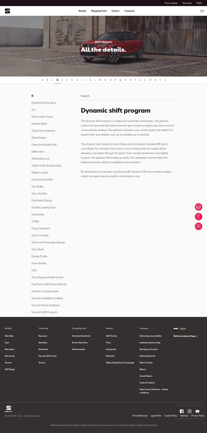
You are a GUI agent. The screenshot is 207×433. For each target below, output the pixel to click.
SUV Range (10, 369)
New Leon (42, 336)
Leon (7, 342)
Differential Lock (40, 158)
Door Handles (39, 193)
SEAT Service (111, 336)
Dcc (34, 109)
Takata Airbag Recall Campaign (120, 363)
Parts (108, 342)
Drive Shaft (38, 249)
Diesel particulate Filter (44, 144)
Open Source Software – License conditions (154, 391)
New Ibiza (9, 336)
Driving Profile (39, 256)
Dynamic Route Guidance (46, 305)
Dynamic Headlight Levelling (47, 298)
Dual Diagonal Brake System (47, 277)
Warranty (110, 356)
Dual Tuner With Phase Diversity (49, 284)
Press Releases (140, 415)
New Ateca (9, 349)
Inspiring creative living (150, 342)
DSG (34, 270)
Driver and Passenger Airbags (48, 242)
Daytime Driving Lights (44, 102)
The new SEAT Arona (47, 356)
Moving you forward (149, 349)
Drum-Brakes (39, 263)
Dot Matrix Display (42, 200)
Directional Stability (42, 179)
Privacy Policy (198, 415)
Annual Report (146, 376)
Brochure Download (81, 336)
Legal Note (155, 415)
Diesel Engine (39, 137)
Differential (38, 151)
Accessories (111, 349)
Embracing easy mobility (151, 336)
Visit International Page (184, 336)
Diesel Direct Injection (43, 130)
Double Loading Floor (44, 207)
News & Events (146, 363)
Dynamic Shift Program (44, 312)
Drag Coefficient (41, 228)
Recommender (78, 349)
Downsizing (38, 214)
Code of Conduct (147, 383)
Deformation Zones (42, 116)
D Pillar (36, 221)
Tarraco (8, 363)
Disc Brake (37, 186)
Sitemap (184, 415)
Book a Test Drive (79, 342)
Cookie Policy (170, 415)
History (143, 369)
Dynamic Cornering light (45, 291)
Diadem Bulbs (39, 123)
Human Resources (147, 356)
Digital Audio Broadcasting (46, 165)
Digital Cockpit (40, 172)
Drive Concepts (40, 235)
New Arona (10, 356)
